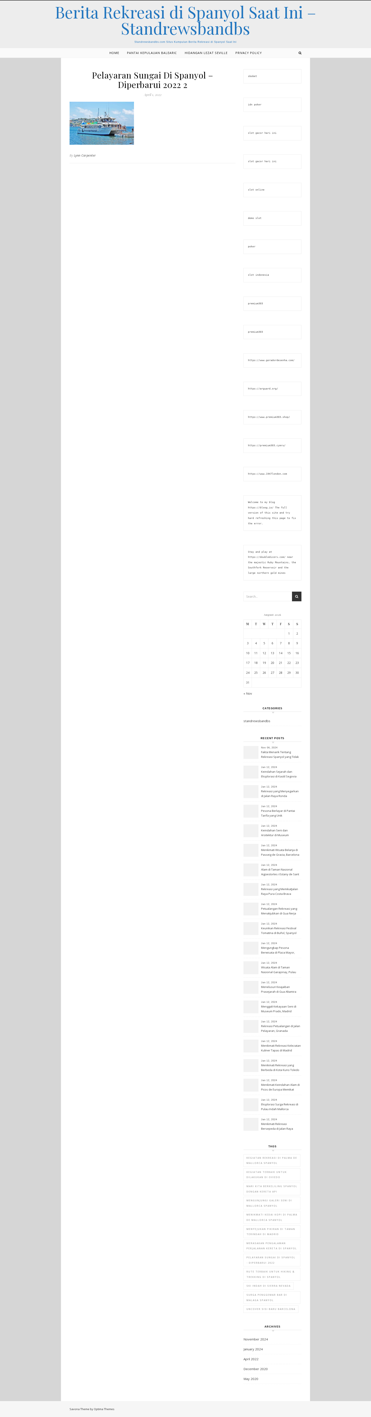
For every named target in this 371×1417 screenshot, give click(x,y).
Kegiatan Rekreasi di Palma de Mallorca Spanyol (271, 1160)
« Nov (247, 693)
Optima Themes (104, 1409)
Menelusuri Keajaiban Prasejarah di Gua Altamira (278, 989)
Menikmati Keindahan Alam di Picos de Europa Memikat (280, 1087)
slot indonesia (258, 275)
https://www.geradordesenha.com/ (271, 360)
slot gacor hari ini (262, 133)
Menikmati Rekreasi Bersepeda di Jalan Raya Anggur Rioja (277, 1126)
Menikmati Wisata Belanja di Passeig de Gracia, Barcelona (280, 852)
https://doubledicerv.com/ (267, 557)
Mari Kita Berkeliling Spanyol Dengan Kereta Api (271, 1189)
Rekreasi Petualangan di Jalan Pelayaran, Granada (280, 1028)
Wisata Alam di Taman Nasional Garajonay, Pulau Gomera (278, 970)
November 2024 (255, 1339)
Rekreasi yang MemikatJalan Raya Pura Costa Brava (279, 891)
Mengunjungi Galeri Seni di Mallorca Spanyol (269, 1203)
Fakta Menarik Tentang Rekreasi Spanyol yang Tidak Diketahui (280, 755)
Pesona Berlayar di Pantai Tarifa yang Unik (278, 813)
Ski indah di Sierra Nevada (268, 1285)
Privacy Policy (248, 53)
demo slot (255, 218)
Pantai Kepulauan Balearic (152, 53)
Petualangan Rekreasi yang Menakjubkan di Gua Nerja (279, 911)
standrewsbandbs (256, 721)
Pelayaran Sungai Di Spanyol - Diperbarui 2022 (270, 1260)
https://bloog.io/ (261, 507)
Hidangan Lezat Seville (206, 53)
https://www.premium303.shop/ (269, 417)
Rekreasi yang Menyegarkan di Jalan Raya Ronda (280, 793)
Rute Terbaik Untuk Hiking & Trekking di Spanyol (270, 1274)
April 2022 (250, 1359)
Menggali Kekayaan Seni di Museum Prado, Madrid (278, 1009)
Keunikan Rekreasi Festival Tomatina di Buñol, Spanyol (278, 930)
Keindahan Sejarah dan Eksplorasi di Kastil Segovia (278, 774)
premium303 (255, 303)
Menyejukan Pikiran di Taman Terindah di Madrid (270, 1231)
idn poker (255, 104)
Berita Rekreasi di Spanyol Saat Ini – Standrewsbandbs (185, 20)
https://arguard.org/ (263, 388)
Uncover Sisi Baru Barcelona (270, 1309)
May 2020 (250, 1379)
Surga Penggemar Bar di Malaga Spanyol (266, 1297)
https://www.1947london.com (267, 473)
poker (251, 246)
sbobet (252, 76)
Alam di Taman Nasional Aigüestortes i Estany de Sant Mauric (280, 872)
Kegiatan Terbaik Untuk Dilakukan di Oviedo (266, 1174)
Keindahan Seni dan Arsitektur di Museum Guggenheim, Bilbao (275, 833)
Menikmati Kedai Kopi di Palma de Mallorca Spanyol (271, 1217)
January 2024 (253, 1349)
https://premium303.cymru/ (267, 445)
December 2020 (255, 1369)
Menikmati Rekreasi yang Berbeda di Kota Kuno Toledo (280, 1067)
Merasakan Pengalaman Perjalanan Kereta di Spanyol (271, 1246)
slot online (256, 189)
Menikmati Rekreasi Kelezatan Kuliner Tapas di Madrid (281, 1048)
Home (114, 53)
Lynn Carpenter (85, 155)
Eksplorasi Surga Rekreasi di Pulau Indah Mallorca (279, 1106)
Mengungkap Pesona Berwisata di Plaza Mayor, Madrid (278, 950)
